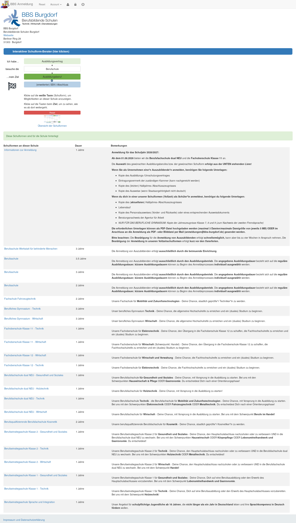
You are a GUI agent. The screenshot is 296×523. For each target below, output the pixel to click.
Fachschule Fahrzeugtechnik (20, 298)
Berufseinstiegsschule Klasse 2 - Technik (26, 448)
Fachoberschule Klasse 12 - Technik (24, 365)
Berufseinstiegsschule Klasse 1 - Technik (26, 488)
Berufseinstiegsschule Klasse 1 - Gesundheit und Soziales (35, 475)
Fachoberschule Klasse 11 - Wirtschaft (25, 342)
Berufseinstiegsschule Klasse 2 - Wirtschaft (27, 462)
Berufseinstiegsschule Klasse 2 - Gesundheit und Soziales (35, 431)
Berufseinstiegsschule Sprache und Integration (29, 502)
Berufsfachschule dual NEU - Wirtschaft (25, 411)
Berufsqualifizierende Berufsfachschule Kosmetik (30, 421)
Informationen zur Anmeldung (20, 150)
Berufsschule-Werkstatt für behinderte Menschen (30, 248)
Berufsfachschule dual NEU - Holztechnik (26, 388)
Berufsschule (11, 258)
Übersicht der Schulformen (52, 125)
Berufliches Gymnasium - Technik (22, 308)
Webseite (8, 35)
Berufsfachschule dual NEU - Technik (24, 398)
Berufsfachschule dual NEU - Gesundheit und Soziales (33, 375)
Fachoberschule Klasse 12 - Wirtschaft (25, 355)
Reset (42, 4)
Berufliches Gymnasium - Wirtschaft (23, 318)
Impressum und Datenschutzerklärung (24, 519)
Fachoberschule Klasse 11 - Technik (24, 328)
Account (54, 4)
